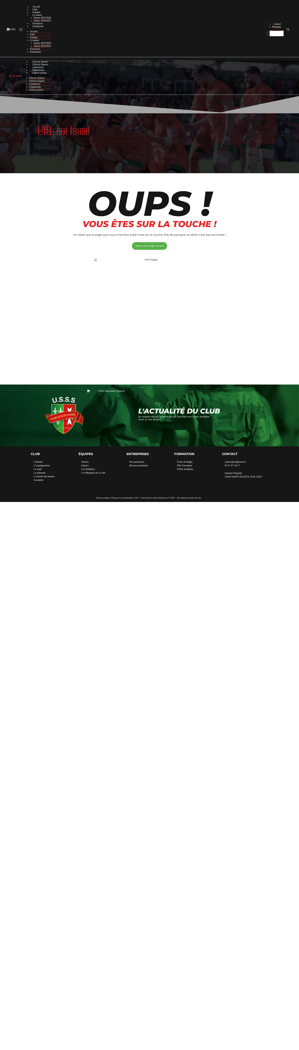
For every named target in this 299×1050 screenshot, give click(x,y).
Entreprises (38, 26)
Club (35, 9)
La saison (37, 15)
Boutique (276, 26)
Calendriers (38, 67)
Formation (38, 23)
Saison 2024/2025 (42, 20)
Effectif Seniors (40, 61)
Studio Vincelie (195, 498)
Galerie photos (40, 73)
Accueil (36, 6)
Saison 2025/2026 (42, 17)
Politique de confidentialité (122, 498)
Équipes (36, 12)
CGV (137, 498)
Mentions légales (103, 498)
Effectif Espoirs (40, 64)
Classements (38, 70)
